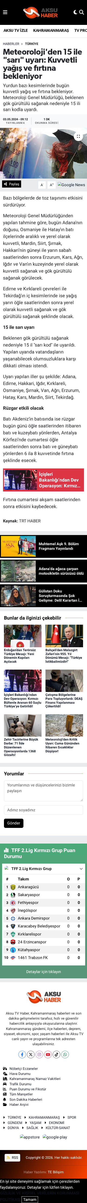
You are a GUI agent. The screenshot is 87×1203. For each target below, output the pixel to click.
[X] (31, 1054)
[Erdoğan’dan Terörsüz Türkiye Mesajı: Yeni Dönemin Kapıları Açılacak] (23, 635)
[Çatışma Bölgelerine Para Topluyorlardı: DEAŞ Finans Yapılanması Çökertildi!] (64, 680)
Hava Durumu (20, 1074)
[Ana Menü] (5, 12)
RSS (14, 1158)
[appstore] (30, 1138)
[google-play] (55, 1138)
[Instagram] (39, 1054)
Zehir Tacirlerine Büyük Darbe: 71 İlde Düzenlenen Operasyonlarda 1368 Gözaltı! (21, 747)
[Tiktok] (56, 1054)
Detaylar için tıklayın (43, 971)
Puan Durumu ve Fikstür (28, 1089)
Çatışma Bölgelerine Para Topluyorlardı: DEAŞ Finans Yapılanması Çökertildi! (64, 700)
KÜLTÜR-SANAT (58, 1128)
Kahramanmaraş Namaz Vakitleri (35, 1079)
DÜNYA (13, 1128)
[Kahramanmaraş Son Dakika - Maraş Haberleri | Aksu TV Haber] (40, 12)
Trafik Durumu (20, 1084)
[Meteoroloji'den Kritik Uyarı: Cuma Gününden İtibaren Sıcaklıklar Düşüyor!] (64, 725)
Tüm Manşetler (21, 1094)
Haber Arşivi (19, 1105)
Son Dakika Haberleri (26, 1099)
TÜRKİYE (31, 44)
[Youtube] (48, 1054)
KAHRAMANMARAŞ (51, 31)
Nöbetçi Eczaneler (24, 1069)
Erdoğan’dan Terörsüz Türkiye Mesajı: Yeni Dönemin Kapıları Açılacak (20, 655)
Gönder (13, 823)
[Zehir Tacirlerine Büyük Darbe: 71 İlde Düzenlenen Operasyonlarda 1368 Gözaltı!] (23, 725)
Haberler (11, 44)
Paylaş (14, 184)
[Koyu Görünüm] (75, 12)
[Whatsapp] (65, 1054)
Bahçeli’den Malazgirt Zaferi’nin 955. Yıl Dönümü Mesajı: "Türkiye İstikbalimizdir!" (63, 655)
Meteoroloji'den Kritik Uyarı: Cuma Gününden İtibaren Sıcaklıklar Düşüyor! (62, 745)
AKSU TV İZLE (15, 31)
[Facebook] (22, 1054)
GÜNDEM (15, 1123)
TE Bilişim (56, 1172)
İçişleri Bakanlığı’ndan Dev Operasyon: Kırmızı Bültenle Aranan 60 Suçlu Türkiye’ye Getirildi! (22, 700)
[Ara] (81, 12)
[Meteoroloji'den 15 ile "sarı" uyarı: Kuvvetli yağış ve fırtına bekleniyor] (43, 153)
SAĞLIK (32, 1128)
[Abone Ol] (71, 184)
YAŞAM (35, 1123)
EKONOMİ (56, 1123)
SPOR (72, 1117)
